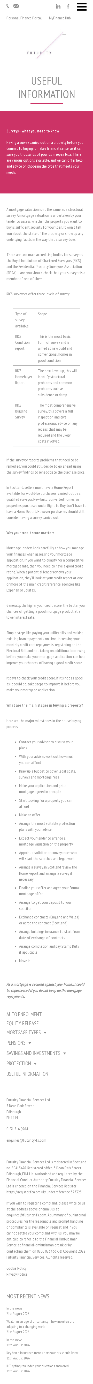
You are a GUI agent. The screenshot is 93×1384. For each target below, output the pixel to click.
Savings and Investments (33, 1053)
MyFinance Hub (60, 17)
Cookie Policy (16, 1268)
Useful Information (27, 1073)
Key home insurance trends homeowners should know (42, 1352)
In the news (14, 1308)
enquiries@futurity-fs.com (26, 1140)
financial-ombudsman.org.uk (43, 1244)
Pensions (16, 1042)
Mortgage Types (23, 1032)
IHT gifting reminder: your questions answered (37, 1366)
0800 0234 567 (47, 1251)
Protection (18, 1063)
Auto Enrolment (24, 1014)
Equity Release (22, 1023)
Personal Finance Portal (24, 17)
